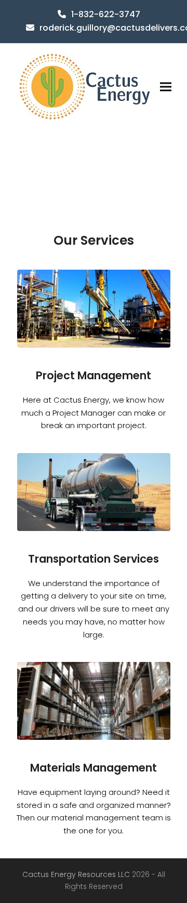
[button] (165, 87)
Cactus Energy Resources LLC (77, 874)
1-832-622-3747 (105, 14)
